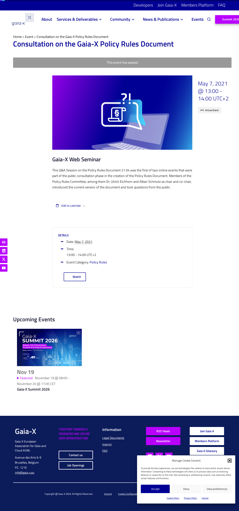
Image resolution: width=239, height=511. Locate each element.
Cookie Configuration (129, 494)
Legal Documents (113, 438)
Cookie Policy (173, 498)
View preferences (217, 489)
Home (17, 36)
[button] (230, 460)
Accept (155, 489)
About (46, 19)
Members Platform (197, 5)
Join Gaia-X (167, 5)
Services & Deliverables (77, 19)
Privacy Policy (190, 498)
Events (198, 19)
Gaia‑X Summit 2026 (33, 389)
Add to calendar (70, 205)
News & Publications (161, 19)
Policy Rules (98, 262)
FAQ (221, 5)
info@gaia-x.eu (24, 472)
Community (120, 19)
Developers (143, 5)
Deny (186, 489)
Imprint (205, 498)
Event (29, 36)
